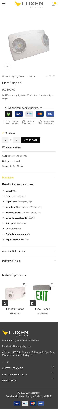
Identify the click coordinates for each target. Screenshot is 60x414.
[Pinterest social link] (18, 166)
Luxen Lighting (32, 393)
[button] (33, 303)
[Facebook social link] (10, 166)
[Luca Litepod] (43, 293)
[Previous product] (47, 76)
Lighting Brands (18, 76)
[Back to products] (50, 76)
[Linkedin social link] (21, 166)
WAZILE (48, 396)
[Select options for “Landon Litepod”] (5, 303)
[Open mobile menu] (4, 4)
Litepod (32, 76)
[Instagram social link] (8, 362)
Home (5, 76)
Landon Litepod (15, 309)
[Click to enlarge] (7, 66)
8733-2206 (34, 340)
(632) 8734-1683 (19, 340)
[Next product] (54, 76)
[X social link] (14, 166)
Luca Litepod (42, 309)
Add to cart (30, 140)
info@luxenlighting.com (20, 346)
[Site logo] (29, 4)
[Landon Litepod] (15, 293)
